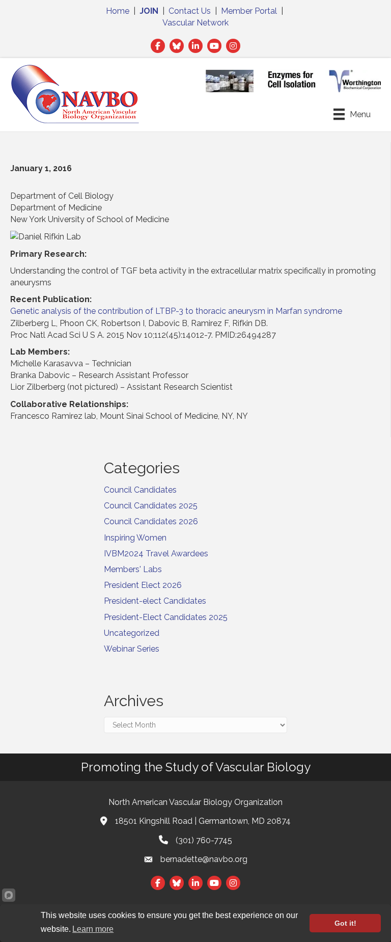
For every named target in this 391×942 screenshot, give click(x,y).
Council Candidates (140, 490)
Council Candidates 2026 (151, 521)
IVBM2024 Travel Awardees (156, 553)
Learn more (93, 929)
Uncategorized (131, 633)
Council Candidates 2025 (151, 505)
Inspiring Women (135, 538)
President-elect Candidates (155, 601)
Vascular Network (195, 23)
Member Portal (249, 11)
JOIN (148, 11)
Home (117, 11)
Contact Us (190, 11)
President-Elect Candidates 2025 (166, 617)
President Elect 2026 (143, 585)
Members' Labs (133, 569)
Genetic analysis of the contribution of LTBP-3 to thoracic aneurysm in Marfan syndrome (176, 311)
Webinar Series (131, 649)
